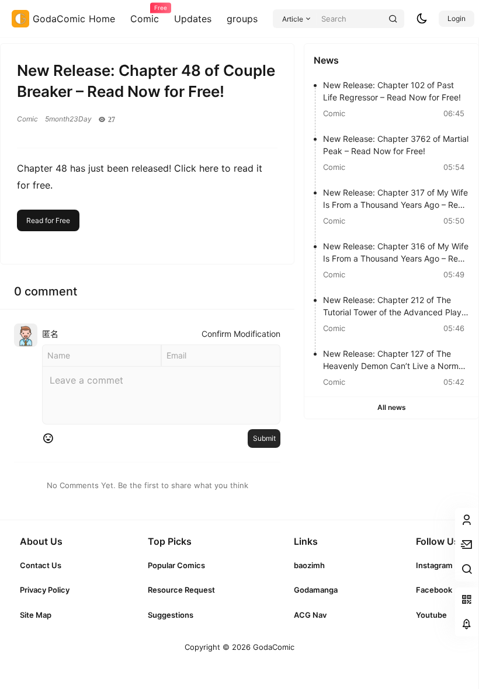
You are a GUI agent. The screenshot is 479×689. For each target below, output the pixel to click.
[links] (45, 565)
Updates (192, 19)
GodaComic (272, 647)
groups (242, 19)
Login (456, 18)
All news (391, 407)
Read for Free (48, 220)
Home (102, 19)
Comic (144, 14)
